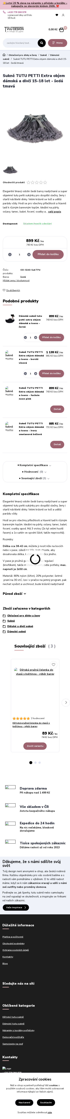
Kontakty (7, 956)
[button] (30, 762)
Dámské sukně (16, 631)
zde (50, 1112)
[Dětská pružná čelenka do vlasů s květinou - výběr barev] (35, 688)
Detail (57, 409)
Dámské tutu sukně (13, 1023)
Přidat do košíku (48, 254)
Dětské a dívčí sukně (20, 626)
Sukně (43, 55)
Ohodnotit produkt (14, 182)
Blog (5, 963)
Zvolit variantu (35, 746)
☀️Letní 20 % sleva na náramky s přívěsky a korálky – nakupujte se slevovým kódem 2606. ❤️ (35, 4)
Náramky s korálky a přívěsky (18, 1030)
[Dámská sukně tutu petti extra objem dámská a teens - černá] (10, 319)
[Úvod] (14, 29)
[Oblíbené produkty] (57, 15)
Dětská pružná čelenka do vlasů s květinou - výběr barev (31, 725)
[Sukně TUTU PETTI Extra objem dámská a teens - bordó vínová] (10, 355)
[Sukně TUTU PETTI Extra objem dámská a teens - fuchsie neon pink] (10, 391)
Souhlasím (46, 1102)
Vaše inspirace (14, 907)
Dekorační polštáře (13, 1037)
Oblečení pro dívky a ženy (23, 55)
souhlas (53, 1085)
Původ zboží (12, 594)
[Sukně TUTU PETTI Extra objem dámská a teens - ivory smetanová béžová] (10, 426)
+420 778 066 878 (16, 12)
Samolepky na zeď (12, 1043)
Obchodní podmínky (13, 943)
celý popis (54, 211)
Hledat (42, 43)
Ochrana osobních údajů (15, 950)
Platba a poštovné (12, 936)
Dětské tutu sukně (13, 1016)
